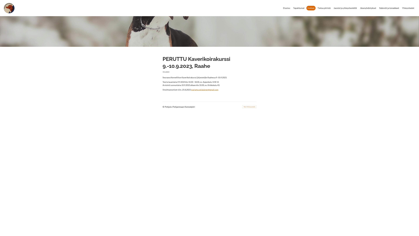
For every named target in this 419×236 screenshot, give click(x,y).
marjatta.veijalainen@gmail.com (204, 89)
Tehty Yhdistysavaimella (249, 106)
